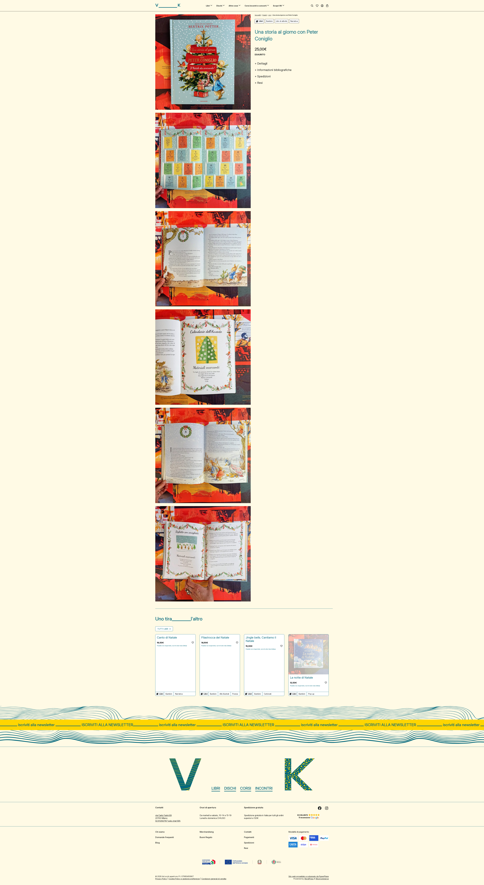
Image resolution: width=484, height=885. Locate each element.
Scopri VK (277, 6)
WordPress (309, 879)
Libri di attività (281, 21)
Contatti (247, 832)
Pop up (311, 694)
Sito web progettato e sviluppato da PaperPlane (309, 876)
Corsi (245, 788)
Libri (208, 6)
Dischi (219, 6)
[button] (192, 642)
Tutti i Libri (163, 629)
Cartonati (267, 694)
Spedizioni (264, 76)
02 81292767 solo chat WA (167, 821)
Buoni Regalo (206, 837)
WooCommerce (322, 879)
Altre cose (233, 6)
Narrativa (294, 21)
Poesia (235, 694)
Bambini (269, 21)
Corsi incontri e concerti (256, 6)
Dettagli (262, 63)
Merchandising (207, 832)
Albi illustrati (224, 694)
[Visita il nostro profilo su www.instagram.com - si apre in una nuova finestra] (327, 808)
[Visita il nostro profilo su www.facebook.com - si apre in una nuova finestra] (320, 808)
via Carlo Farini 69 (163, 815)
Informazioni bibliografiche (274, 70)
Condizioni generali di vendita (213, 879)
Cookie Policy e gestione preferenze (184, 879)
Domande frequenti (164, 837)
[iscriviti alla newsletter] (242, 725)
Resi (260, 82)
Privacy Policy (161, 879)
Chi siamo (160, 832)
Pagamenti (249, 837)
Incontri (264, 788)
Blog (157, 842)
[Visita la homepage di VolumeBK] (167, 5)
